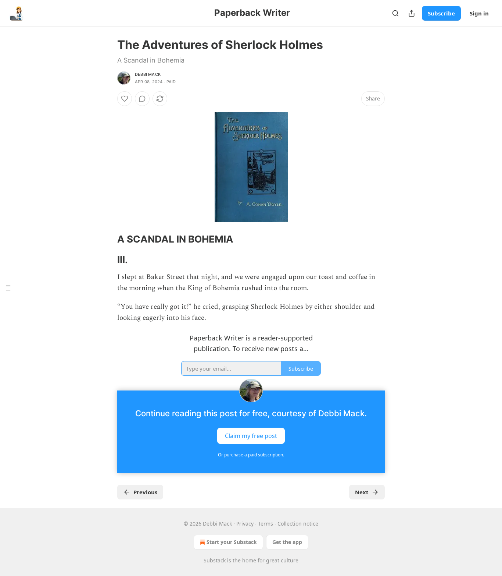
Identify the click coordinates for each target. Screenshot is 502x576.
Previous (145, 492)
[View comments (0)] (142, 98)
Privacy (245, 523)
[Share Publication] (411, 13)
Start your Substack (232, 541)
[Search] (395, 13)
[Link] (107, 239)
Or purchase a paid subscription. (251, 455)
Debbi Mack (148, 74)
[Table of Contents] (8, 288)
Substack (215, 560)
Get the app (287, 541)
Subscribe (441, 13)
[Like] (124, 98)
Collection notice (297, 523)
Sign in (479, 13)
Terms (265, 523)
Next (362, 492)
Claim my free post (251, 436)
